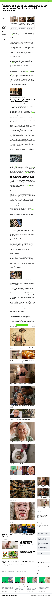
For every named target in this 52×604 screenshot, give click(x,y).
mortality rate (20, 72)
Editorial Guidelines (33, 595)
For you (31, 1)
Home (11, 1)
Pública (16, 129)
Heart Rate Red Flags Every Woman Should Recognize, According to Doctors (42, 516)
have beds (31, 292)
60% (33, 167)
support (29, 231)
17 (38, 567)
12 (41, 566)
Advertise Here (35, 1)
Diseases (19, 1)
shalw (3, 565)
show (19, 71)
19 (41, 567)
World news (4, 31)
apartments (27, 172)
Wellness (13, 1)
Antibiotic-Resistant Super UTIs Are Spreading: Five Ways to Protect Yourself (42, 520)
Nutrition (26, 1)
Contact (49, 595)
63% (13, 62)
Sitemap (46, 595)
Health (16, 1)
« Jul (38, 573)
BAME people (28, 71)
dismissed (31, 209)
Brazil (6, 25)
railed (16, 210)
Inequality (3, 28)
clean (24, 172)
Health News (22, 1)
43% (16, 166)
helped (28, 185)
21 (45, 567)
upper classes (22, 58)
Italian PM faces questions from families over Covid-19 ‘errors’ (5, 535)
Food (29, 1)
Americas (3, 25)
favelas (14, 149)
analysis (32, 112)
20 (43, 567)
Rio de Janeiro (4, 30)
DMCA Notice (38, 595)
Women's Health (17, 582)
